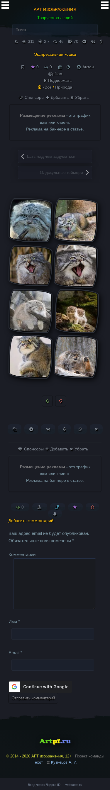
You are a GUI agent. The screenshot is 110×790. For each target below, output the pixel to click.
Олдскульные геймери (61, 172)
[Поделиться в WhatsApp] (80, 429)
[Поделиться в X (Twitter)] (96, 429)
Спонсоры (33, 97)
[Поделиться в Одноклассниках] (64, 429)
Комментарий (22, 554)
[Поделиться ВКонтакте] (48, 429)
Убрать (81, 97)
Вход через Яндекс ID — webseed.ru (55, 784)
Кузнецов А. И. (64, 762)
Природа (63, 87)
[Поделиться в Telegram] (31, 429)
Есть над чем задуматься (51, 156)
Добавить (59, 97)
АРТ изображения (55, 9)
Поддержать (59, 80)
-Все (47, 87)
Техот (38, 762)
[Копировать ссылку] (14, 429)
